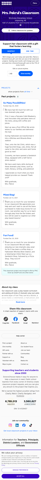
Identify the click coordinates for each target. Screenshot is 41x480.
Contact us (24, 364)
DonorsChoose (7, 3)
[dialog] (20, 465)
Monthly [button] (11, 51)
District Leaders (11, 442)
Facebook (15, 323)
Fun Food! (8, 235)
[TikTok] (31, 425)
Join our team (25, 350)
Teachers (22, 439)
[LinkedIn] (17, 425)
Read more (20, 302)
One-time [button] (30, 51)
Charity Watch (11, 393)
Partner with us (7, 353)
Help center (20, 336)
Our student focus (27, 346)
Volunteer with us (8, 360)
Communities (25, 353)
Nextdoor (35, 323)
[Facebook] (24, 425)
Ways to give (6, 364)
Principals (33, 439)
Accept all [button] (20, 476)
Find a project (7, 343)
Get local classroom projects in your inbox (20, 431)
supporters (11, 402)
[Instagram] (10, 425)
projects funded (30, 402)
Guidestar (20, 396)
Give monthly (6, 346)
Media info (24, 360)
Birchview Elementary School (20, 18)
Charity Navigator (25, 393)
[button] (20, 30)
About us (24, 343)
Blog (22, 357)
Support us (6, 357)
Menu (35, 3)
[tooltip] (20, 25)
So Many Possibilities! (14, 103)
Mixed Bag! (9, 194)
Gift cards (5, 350)
